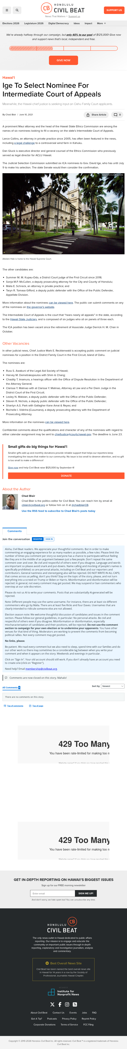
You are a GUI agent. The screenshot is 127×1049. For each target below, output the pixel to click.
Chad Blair (11, 114)
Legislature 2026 (34, 23)
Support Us (114, 10)
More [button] (100, 23)
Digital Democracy (58, 23)
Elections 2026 (10, 23)
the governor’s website (40, 307)
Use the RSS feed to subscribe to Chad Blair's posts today (58, 511)
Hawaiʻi (8, 77)
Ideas (77, 23)
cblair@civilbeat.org (33, 505)
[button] (6, 10)
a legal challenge (24, 143)
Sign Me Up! (86, 893)
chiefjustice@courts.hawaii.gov (73, 434)
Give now (63, 60)
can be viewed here (61, 303)
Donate (66, 476)
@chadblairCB (80, 505)
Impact (88, 23)
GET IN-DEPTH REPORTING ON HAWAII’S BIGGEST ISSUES (63, 879)
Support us (74, 16)
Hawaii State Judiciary (23, 319)
